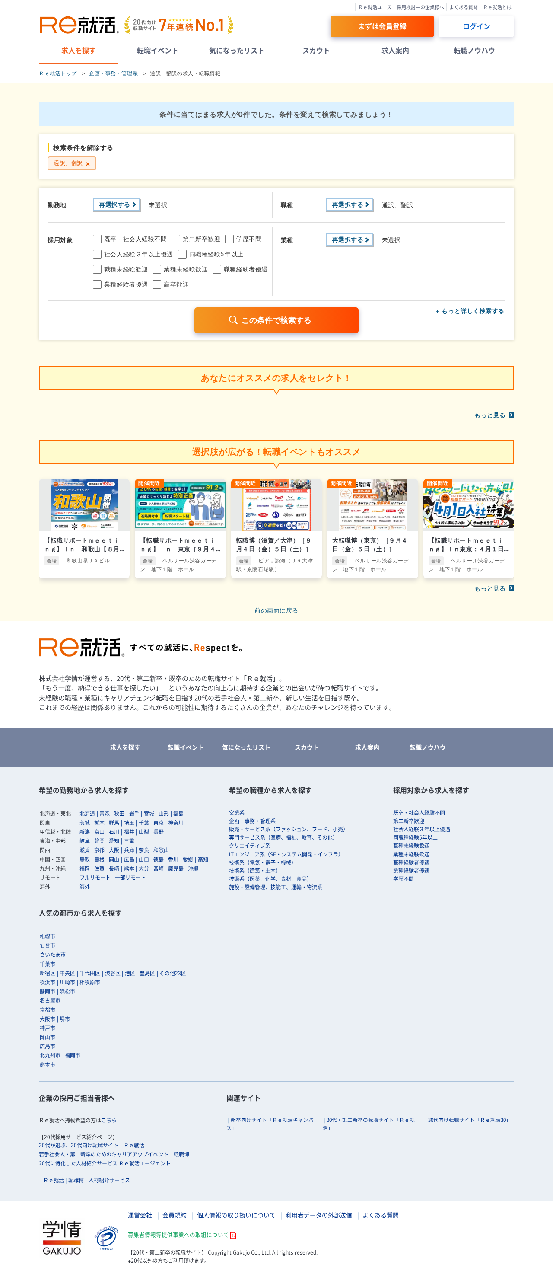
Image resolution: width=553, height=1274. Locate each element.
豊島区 (147, 973)
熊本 (129, 868)
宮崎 (158, 868)
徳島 (158, 859)
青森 (104, 813)
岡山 (114, 859)
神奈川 (176, 823)
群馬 (114, 823)
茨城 (84, 823)
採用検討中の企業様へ (420, 7)
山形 (164, 813)
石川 (114, 832)
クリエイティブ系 (249, 845)
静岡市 (47, 991)
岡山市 (47, 1037)
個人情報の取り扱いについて (236, 1214)
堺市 (65, 1019)
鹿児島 (176, 868)
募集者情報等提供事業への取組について (178, 1234)
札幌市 (47, 936)
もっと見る (490, 415)
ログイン (476, 26)
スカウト (316, 50)
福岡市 (72, 1055)
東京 (158, 823)
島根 (99, 859)
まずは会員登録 (382, 26)
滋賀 (84, 850)
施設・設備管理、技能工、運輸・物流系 (275, 887)
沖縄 (193, 868)
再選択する (114, 204)
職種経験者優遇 (246, 269)
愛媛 (188, 859)
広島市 (47, 1046)
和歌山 (161, 850)
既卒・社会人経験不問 (135, 239)
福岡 (84, 868)
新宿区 (47, 973)
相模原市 (89, 982)
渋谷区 (113, 973)
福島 (178, 813)
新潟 (84, 832)
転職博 (76, 1180)
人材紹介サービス (109, 1180)
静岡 (99, 841)
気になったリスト (236, 50)
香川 (173, 859)
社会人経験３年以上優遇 (138, 254)
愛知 (114, 841)
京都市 (47, 1010)
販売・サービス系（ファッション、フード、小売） (288, 829)
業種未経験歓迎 (186, 269)
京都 (99, 850)
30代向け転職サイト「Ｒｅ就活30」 (469, 1120)
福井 (129, 832)
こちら (109, 1120)
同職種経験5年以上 (216, 254)
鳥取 (84, 859)
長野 (158, 832)
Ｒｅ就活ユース (374, 7)
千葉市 (47, 964)
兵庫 (129, 850)
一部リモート (130, 877)
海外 (84, 887)
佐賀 (99, 868)
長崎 (114, 868)
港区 (130, 973)
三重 (129, 841)
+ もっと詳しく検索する (470, 310)
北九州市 (50, 1055)
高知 (203, 859)
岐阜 (84, 841)
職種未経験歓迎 (126, 269)
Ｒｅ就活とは (497, 7)
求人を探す (78, 50)
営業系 (237, 813)
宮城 (149, 813)
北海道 (87, 813)
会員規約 (174, 1214)
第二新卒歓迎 (201, 239)
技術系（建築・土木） (255, 871)
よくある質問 (463, 7)
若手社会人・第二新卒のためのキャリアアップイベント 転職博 (114, 1154)
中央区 (67, 973)
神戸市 (47, 1028)
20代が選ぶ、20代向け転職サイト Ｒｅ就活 (91, 1145)
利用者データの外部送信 (319, 1214)
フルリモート (95, 877)
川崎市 (67, 982)
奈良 (144, 850)
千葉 (144, 823)
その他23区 (172, 973)
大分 (144, 868)
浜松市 (67, 991)
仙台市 (47, 945)
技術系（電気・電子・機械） (262, 862)
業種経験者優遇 (126, 284)
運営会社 (140, 1214)
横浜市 (47, 982)
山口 (144, 859)
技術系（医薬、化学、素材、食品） (270, 879)
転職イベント (157, 50)
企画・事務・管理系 (113, 73)
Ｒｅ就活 (53, 1180)
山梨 (144, 832)
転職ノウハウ (474, 50)
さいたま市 (53, 954)
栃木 (99, 823)
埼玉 (129, 823)
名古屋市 (50, 1000)
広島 (129, 859)
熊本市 (47, 1065)
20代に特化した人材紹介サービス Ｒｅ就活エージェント (105, 1163)
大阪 (114, 850)
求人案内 (395, 50)
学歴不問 (248, 239)
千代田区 (89, 973)
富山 (99, 832)
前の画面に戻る (276, 610)
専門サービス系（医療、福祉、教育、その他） (283, 837)
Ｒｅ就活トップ (58, 73)
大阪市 (47, 1019)
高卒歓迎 (176, 284)
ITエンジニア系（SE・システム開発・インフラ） (286, 854)
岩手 (134, 813)
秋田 (119, 813)
